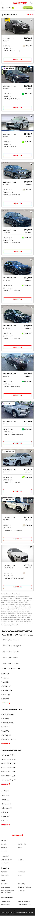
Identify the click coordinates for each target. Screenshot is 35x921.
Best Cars (20, 847)
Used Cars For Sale (5, 901)
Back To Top (16, 835)
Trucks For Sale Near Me (24, 901)
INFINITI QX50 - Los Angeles (11, 646)
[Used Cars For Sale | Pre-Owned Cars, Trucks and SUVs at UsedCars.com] (20, 3)
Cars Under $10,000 (6, 904)
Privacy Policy (21, 883)
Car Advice (4, 847)
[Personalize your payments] (30, 40)
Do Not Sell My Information (25, 887)
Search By (3, 844)
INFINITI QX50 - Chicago (10, 652)
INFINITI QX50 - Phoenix (10, 663)
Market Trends (4, 875)
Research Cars (4, 851)
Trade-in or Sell (22, 844)
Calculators (4, 871)
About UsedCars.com (6, 859)
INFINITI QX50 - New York (10, 640)
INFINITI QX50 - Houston (10, 657)
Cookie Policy (21, 890)
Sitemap (20, 875)
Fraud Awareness (5, 887)
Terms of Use (4, 883)
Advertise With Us (5, 863)
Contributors (21, 871)
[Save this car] (31, 20)
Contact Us (20, 859)
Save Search (28, 8)
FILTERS (9, 8)
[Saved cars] (31, 2)
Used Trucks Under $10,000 (24, 904)
